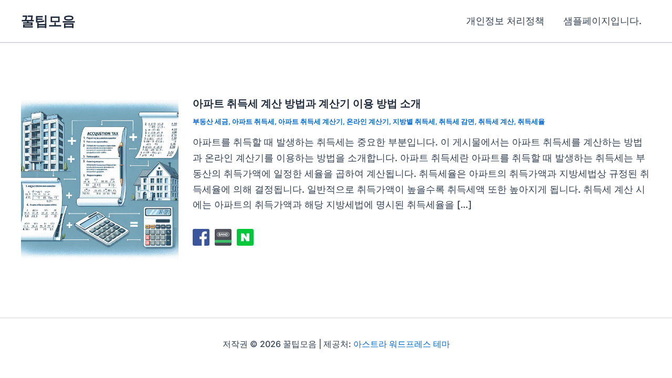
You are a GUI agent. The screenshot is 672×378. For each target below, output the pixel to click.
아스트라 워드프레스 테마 (401, 344)
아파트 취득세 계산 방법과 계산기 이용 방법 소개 (307, 103)
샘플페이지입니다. (602, 20)
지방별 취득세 (414, 121)
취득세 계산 (496, 121)
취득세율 (531, 121)
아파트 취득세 (253, 121)
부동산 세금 (210, 121)
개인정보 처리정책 (505, 20)
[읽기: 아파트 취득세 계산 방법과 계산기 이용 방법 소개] (99, 177)
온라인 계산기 (367, 121)
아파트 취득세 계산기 (310, 121)
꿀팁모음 (48, 21)
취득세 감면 (457, 121)
